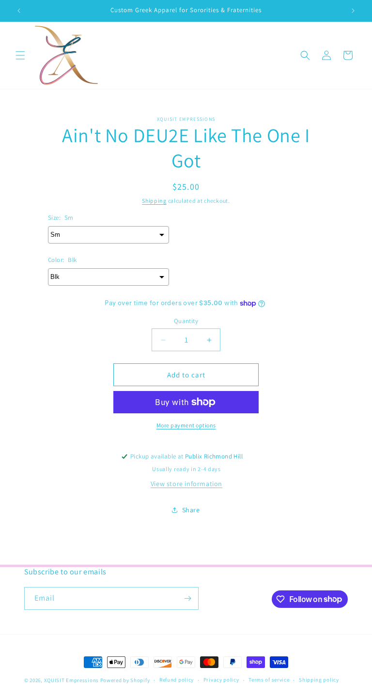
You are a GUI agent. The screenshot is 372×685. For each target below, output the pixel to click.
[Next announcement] (353, 10)
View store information (186, 483)
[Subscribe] (187, 598)
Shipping (154, 200)
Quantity (186, 321)
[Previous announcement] (19, 10)
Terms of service (268, 679)
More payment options (186, 425)
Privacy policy (221, 679)
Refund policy (176, 679)
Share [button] (191, 510)
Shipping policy (319, 679)
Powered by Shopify (125, 680)
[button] (20, 55)
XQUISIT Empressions (72, 680)
